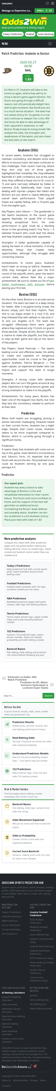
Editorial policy (20, 1080)
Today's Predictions (12, 34)
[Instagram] (47, 3)
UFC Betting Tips (38, 1004)
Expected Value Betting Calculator (13, 1018)
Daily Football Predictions (36, 921)
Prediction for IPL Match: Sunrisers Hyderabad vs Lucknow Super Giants (34, 685)
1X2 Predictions (25, 635)
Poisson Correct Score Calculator (12, 1040)
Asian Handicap (46, 34)
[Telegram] (52, 3)
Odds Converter (10, 1004)
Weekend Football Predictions (39, 929)
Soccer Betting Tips (39, 934)
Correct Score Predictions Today (38, 979)
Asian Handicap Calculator (9, 1033)
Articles (33, 995)
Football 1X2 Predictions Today (42, 940)
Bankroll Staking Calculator (10, 1025)
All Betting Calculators (13, 992)
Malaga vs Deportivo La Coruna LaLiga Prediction (17, 10)
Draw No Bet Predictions (42, 946)
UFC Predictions (9, 933)
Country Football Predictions (38, 914)
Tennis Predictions (27, 618)
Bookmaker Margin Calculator (11, 1010)
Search (48, 695)
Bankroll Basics (26, 651)
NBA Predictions (27, 601)
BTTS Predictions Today (41, 958)
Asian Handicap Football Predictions (42, 964)
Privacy (33, 1080)
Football (30, 34)
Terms (43, 1080)
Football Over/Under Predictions (40, 952)
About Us (6, 1080)
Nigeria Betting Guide (41, 1008)
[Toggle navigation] (50, 44)
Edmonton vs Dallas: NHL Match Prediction (22, 678)
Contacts (6, 1085)
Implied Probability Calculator (11, 999)
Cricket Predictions (11, 929)
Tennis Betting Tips (39, 999)
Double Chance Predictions (37, 972)
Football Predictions (26, 586)
